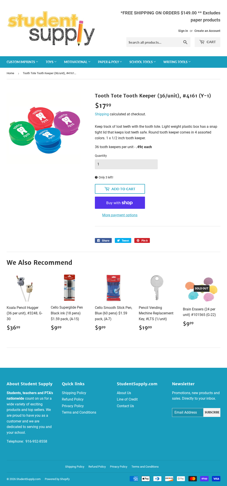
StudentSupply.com (28, 479)
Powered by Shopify (57, 479)
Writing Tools (175, 62)
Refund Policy (73, 399)
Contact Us (125, 406)
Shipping (102, 114)
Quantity (101, 155)
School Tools (141, 62)
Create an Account (207, 31)
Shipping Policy (74, 393)
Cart (211, 42)
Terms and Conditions (79, 412)
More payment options (119, 215)
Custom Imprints (21, 62)
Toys (50, 62)
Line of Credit (127, 399)
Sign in (183, 31)
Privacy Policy (73, 406)
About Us (124, 393)
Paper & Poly (108, 62)
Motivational (76, 62)
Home (10, 73)
